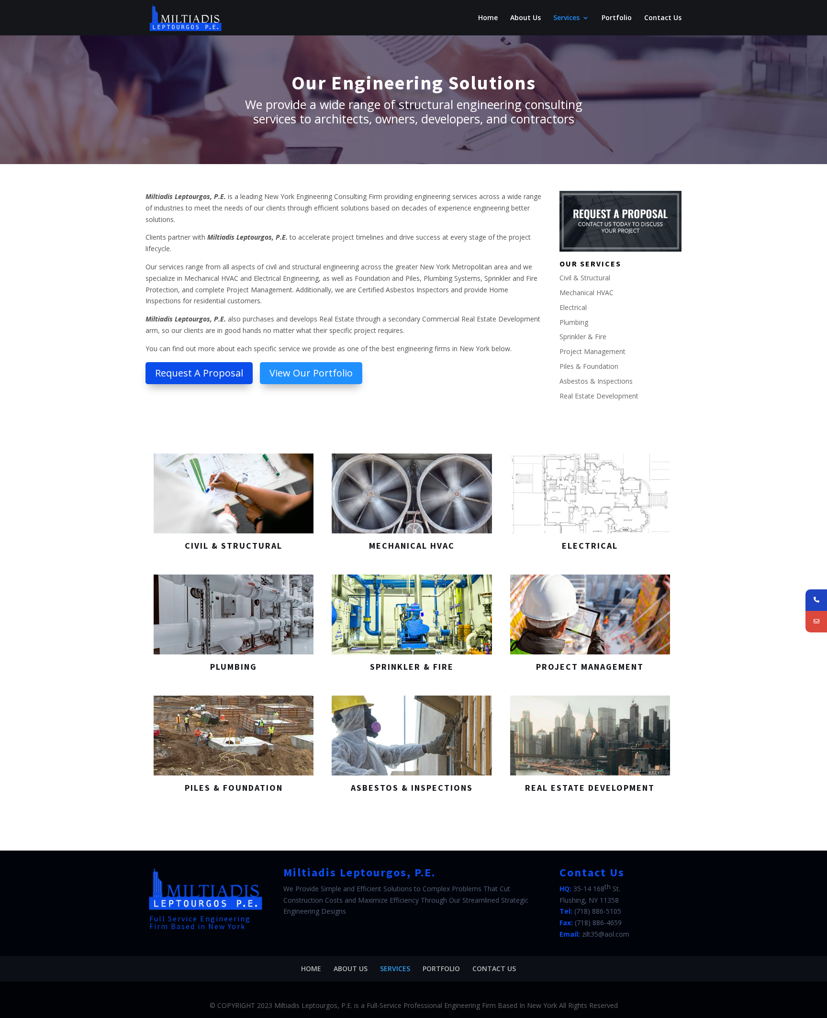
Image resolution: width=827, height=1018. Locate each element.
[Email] (816, 621)
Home (488, 18)
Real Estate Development (598, 395)
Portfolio (617, 18)
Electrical (573, 307)
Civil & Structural (584, 277)
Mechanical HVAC (586, 292)
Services (566, 18)
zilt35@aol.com (605, 934)
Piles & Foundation (588, 366)
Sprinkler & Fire (582, 336)
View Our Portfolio (311, 372)
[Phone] (816, 600)
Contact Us (663, 18)
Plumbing (573, 322)
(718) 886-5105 (597, 911)
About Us (525, 18)
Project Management (592, 351)
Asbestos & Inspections (596, 381)
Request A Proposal (199, 372)
